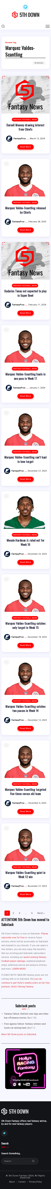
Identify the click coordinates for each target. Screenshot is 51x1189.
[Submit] (33, 1161)
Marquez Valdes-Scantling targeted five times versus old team (25, 791)
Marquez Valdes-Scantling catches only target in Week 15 (25, 625)
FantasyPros (20, 138)
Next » (41, 913)
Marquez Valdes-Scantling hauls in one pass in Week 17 (25, 376)
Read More (25, 147)
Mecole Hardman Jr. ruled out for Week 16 (25, 542)
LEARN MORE (19, 969)
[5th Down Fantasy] (25, 14)
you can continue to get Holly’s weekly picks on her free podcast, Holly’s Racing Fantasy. (25, 983)
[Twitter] (26, 7)
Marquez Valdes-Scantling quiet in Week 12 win (25, 874)
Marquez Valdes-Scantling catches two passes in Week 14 (25, 708)
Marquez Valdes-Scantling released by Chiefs (25, 210)
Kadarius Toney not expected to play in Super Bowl (25, 293)
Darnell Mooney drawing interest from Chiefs (25, 127)
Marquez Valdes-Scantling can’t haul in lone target (25, 459)
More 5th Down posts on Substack (18, 1034)
